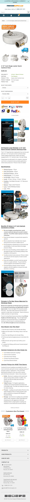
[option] (5, 58)
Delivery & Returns (15, 407)
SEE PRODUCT (8, 440)
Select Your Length (6, 85)
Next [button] (28, 58)
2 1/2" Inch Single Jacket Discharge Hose (8, 429)
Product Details (15, 115)
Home (3, 20)
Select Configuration (7, 91)
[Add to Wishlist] (27, 98)
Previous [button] (1, 58)
